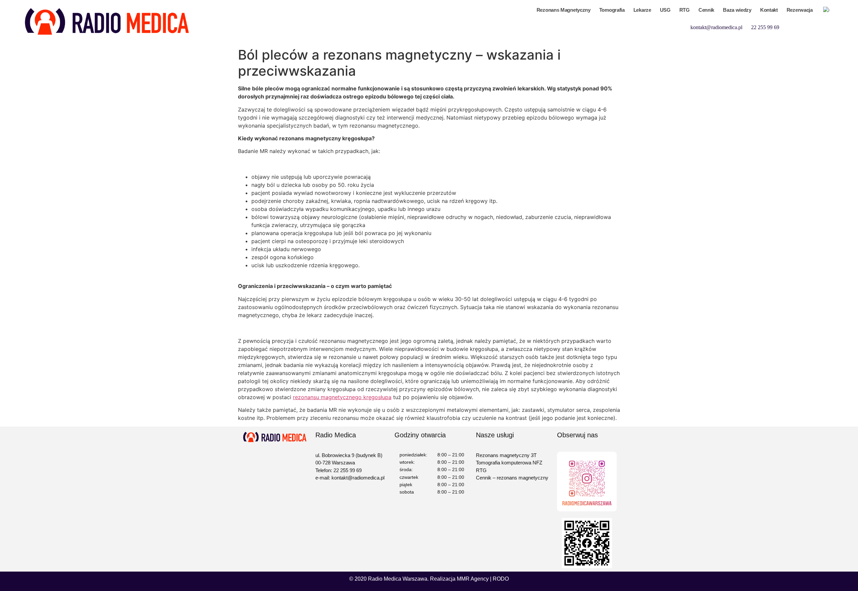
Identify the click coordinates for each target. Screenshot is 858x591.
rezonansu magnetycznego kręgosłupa (342, 397)
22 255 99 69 (765, 27)
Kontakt (769, 10)
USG (665, 10)
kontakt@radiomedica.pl (716, 27)
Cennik (706, 10)
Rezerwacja (800, 10)
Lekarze (642, 10)
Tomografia (612, 10)
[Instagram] (827, 27)
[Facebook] (813, 27)
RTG (684, 10)
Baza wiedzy (737, 10)
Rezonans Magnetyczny (564, 10)
